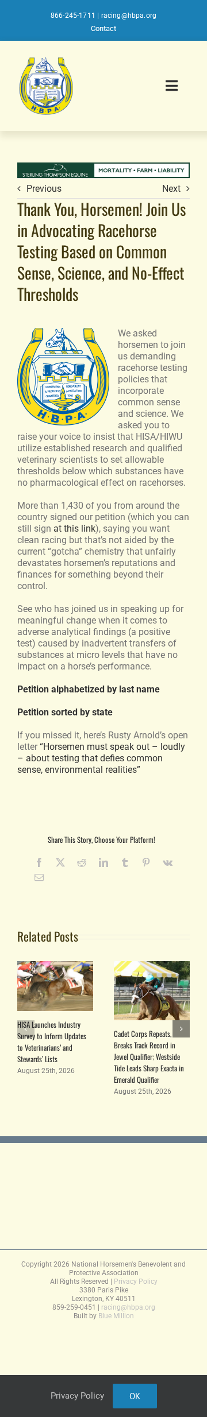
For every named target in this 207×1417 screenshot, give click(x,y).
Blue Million (116, 1316)
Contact (103, 28)
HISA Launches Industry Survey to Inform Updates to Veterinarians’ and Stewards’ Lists (51, 1041)
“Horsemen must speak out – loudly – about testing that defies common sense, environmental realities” (101, 758)
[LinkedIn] (103, 862)
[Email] (39, 877)
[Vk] (167, 862)
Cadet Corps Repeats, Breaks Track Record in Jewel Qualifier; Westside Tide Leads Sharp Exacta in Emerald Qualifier (149, 1056)
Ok (134, 1396)
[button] (25, 1028)
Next (171, 188)
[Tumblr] (124, 862)
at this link (74, 528)
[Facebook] (39, 862)
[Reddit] (81, 862)
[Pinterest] (146, 862)
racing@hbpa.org (129, 15)
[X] (60, 862)
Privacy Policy (136, 1281)
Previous (44, 188)
